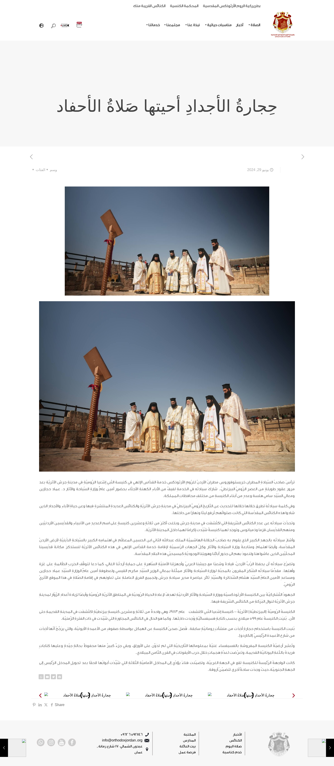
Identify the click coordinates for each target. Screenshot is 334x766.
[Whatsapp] (41, 676)
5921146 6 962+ (131, 734)
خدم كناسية (232, 752)
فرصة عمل (187, 752)
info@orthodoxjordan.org (122, 740)
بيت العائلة (187, 746)
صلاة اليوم (234, 746)
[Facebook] (59, 676)
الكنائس (235, 740)
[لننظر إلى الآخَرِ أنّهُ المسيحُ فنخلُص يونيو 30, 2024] (13, 748)
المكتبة (190, 734)
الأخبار (237, 734)
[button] (40, 695)
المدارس (189, 740)
